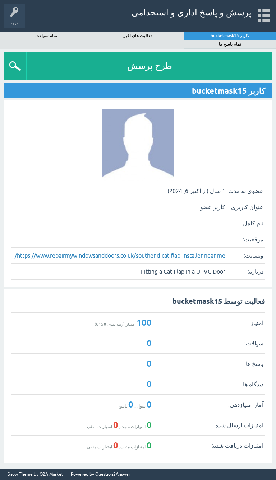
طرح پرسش (149, 66)
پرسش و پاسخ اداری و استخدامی (192, 12)
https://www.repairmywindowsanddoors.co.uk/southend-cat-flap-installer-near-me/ (120, 255)
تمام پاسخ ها (230, 44)
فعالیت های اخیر (138, 35)
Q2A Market (51, 474)
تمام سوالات (46, 35)
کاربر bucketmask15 (230, 35)
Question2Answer (112, 474)
